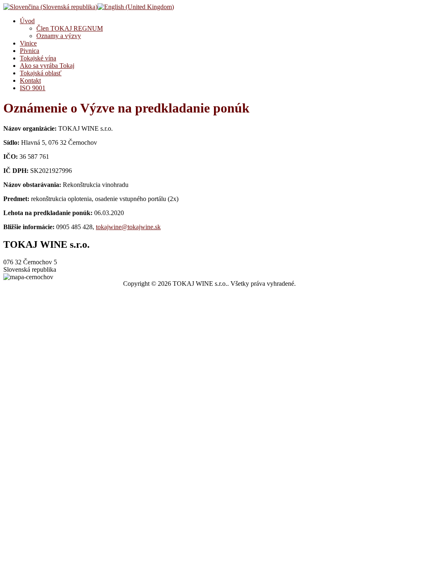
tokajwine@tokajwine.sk (128, 226)
